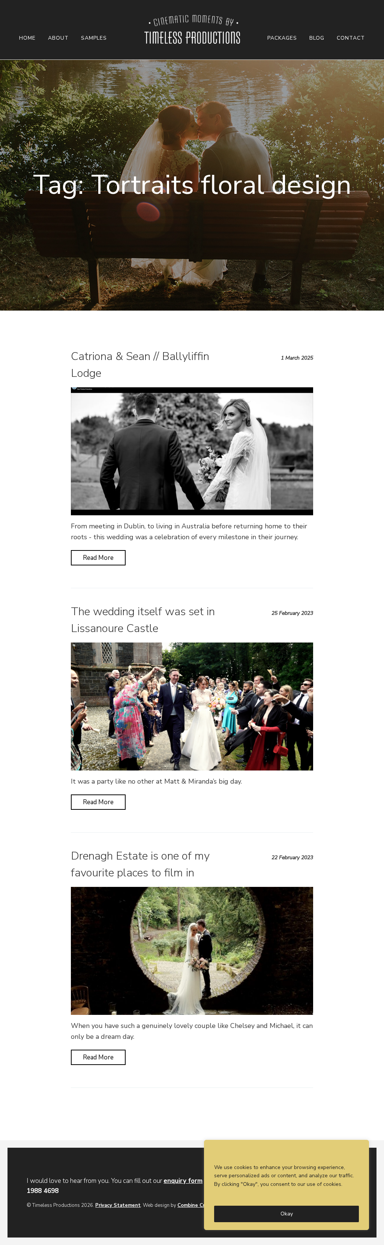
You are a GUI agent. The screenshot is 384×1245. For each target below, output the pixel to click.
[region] (286, 1185)
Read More (98, 557)
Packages (282, 38)
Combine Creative (198, 1205)
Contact (351, 38)
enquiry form (183, 1181)
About (58, 38)
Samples (94, 38)
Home (27, 38)
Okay (286, 1213)
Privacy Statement (118, 1205)
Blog (316, 38)
